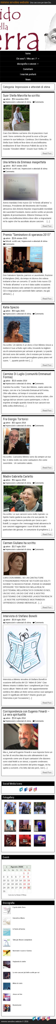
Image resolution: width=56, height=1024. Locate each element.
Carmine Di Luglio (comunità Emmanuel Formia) (27, 375)
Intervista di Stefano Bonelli (20, 616)
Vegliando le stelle (19, 962)
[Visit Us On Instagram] (35, 791)
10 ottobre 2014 (20, 381)
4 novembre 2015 (21, 99)
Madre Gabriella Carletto (18, 476)
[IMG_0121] (39, 825)
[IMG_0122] (10, 840)
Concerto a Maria (19, 918)
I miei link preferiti (28, 74)
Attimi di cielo (17, 983)
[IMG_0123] (25, 840)
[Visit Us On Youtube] (30, 791)
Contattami (28, 69)
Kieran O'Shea (21, 895)
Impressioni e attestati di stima (18, 102)
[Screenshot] (10, 808)
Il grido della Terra (19, 907)
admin (7, 99)
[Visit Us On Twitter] (21, 791)
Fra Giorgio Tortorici (15, 419)
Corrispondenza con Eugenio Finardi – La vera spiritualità (26, 713)
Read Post (47, 153)
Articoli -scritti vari (12, 169)
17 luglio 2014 (20, 546)
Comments (39, 102)
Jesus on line (17, 994)
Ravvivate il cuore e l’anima (22, 951)
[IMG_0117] (10, 825)
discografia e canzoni (26, 63)
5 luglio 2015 (19, 311)
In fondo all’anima (19, 929)
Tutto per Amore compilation (22, 940)
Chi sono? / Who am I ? (26, 58)
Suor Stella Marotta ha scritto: (21, 95)
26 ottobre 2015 (20, 238)
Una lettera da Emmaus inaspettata (24, 162)
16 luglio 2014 (20, 620)
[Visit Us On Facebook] (25, 791)
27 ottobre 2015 (20, 166)
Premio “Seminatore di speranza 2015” (27, 235)
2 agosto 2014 (20, 480)
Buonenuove (17, 1005)
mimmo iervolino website (15, 2)
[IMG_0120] (25, 825)
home (28, 53)
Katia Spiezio (11, 307)
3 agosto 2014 (20, 423)
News (28, 79)
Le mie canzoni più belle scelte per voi (26, 972)
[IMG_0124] (39, 840)
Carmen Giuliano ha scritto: (19, 543)
